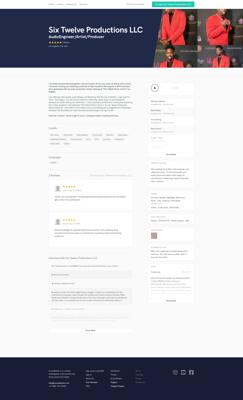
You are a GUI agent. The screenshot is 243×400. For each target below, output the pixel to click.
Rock (153, 201)
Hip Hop (170, 198)
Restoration (156, 129)
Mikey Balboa (82, 135)
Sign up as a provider (95, 371)
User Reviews (91, 382)
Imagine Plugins (117, 386)
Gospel (162, 198)
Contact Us (140, 382)
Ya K (88, 139)
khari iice (110, 135)
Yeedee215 (119, 139)
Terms (138, 371)
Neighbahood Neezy (58, 139)
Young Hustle (76, 139)
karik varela (55, 144)
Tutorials (139, 375)
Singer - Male (157, 138)
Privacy (138, 378)
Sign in (89, 375)
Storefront (115, 371)
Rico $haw (55, 135)
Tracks (113, 375)
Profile (51, 4)
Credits (60, 4)
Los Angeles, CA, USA (58, 46)
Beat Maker (156, 110)
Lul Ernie (106, 139)
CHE (96, 139)
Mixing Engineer (158, 101)
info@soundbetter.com (59, 383)
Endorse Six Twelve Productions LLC (111, 175)
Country (154, 198)
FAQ (88, 386)
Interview (83, 4)
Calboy (67, 144)
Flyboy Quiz (97, 135)
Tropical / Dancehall (171, 201)
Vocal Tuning (156, 147)
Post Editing (156, 119)
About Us (90, 378)
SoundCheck (116, 378)
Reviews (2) (71, 4)
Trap (159, 201)
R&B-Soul (180, 198)
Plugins (114, 382)
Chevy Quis (67, 135)
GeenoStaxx (122, 135)
